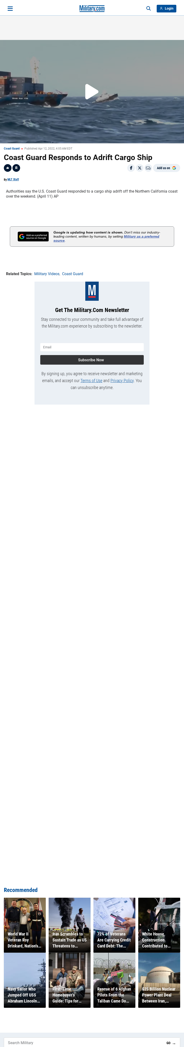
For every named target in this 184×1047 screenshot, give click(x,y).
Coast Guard (12, 148)
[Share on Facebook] (131, 168)
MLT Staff (13, 179)
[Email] (148, 168)
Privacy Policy (122, 380)
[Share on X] (140, 168)
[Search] (148, 8)
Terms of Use (91, 380)
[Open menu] (10, 8)
